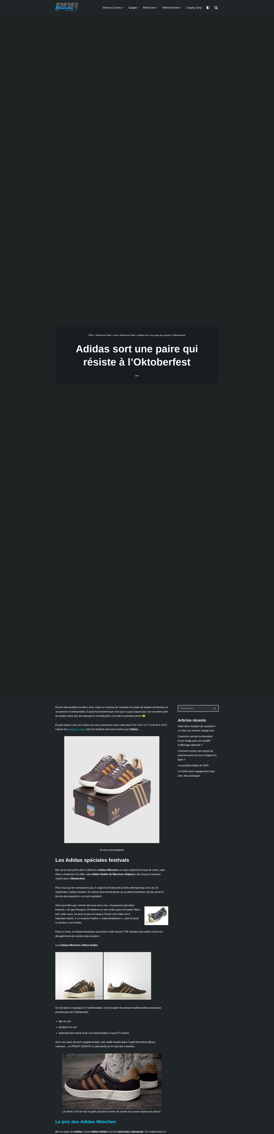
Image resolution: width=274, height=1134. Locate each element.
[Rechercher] (216, 7)
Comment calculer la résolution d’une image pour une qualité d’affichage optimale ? (195, 740)
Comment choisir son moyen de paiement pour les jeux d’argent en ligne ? (197, 755)
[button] (123, 7)
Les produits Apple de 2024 (193, 765)
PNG (90, 335)
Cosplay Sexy (194, 7)
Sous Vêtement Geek (124, 335)
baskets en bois (76, 729)
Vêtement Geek (103, 335)
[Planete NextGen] (67, 7)
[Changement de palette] (208, 7)
